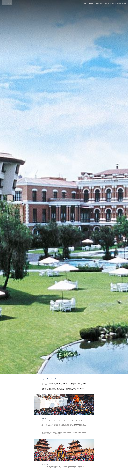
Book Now (124, 3)
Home (85, 3)
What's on (119, 3)
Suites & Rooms (90, 3)
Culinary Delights (98, 3)
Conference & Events (107, 3)
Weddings (114, 3)
